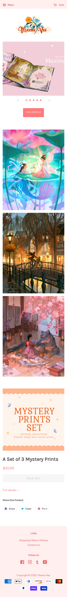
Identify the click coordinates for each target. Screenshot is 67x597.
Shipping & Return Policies (33, 540)
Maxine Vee (44, 575)
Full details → (11, 490)
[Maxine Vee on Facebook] (22, 562)
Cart (61, 4)
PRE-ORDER (33, 112)
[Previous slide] (18, 100)
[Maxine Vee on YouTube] (45, 562)
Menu (10, 4)
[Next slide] (49, 100)
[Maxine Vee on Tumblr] (37, 562)
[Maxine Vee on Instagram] (30, 562)
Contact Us (33, 544)
